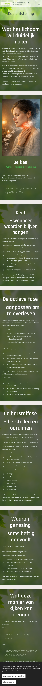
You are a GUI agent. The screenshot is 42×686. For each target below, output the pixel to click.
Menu (39, 4)
